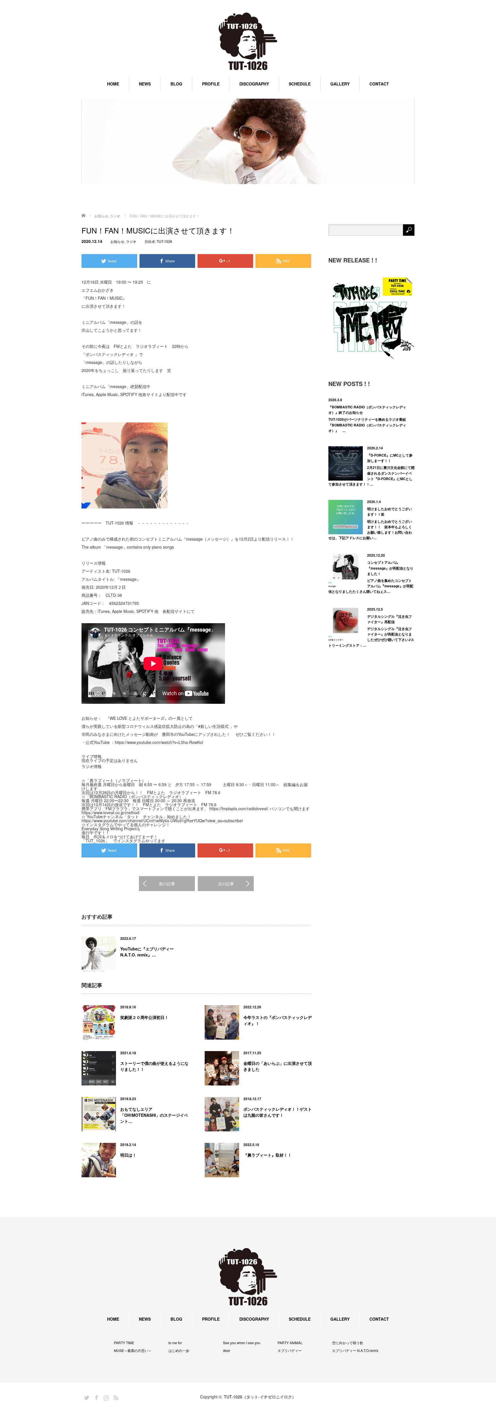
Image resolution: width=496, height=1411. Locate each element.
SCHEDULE (300, 84)
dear (226, 1350)
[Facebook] (95, 1396)
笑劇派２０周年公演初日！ (144, 1017)
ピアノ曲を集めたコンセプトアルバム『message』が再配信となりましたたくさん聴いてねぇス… (370, 586)
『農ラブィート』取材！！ (267, 1155)
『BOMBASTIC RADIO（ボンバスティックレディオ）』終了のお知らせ (367, 409)
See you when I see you (241, 1342)
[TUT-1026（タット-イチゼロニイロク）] (248, 42)
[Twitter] (86, 1396)
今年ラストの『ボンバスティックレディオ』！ (277, 1020)
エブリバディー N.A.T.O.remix (355, 1350)
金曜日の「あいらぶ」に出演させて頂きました (277, 1066)
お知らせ (117, 241)
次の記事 (226, 883)
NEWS (145, 84)
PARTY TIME (124, 1342)
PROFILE (211, 84)
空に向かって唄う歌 (347, 1342)
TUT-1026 (164, 241)
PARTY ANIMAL (290, 1342)
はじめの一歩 (178, 1350)
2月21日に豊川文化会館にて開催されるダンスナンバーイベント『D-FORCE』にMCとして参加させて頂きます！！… (371, 476)
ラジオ (131, 241)
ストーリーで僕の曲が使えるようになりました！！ (154, 1066)
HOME (113, 84)
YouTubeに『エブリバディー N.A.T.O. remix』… (147, 952)
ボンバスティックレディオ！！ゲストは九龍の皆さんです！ (277, 1112)
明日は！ (128, 1155)
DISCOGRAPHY (254, 84)
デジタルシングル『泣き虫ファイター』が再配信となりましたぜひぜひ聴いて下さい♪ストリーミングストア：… (371, 637)
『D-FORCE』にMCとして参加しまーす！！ (389, 458)
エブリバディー (290, 1350)
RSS (115, 1396)
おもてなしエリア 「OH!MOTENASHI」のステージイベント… (154, 1115)
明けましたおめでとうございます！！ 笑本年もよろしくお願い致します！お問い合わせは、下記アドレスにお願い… (370, 530)
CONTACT (379, 84)
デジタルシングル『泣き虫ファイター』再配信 (389, 619)
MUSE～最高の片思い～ (133, 1350)
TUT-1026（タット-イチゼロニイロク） (260, 1397)
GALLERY (340, 84)
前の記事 (167, 883)
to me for (175, 1342)
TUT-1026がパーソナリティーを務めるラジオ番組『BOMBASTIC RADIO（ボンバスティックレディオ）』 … (367, 425)
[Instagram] (105, 1396)
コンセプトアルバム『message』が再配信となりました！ (390, 568)
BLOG (176, 84)
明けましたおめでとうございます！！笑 (389, 511)
